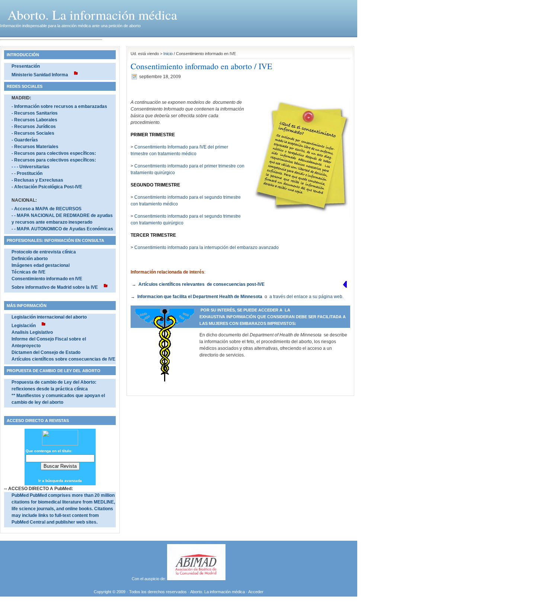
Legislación (24, 325)
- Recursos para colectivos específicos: (54, 153)
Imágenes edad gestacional (41, 265)
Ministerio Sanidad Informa (40, 74)
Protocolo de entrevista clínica (44, 252)
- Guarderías (25, 140)
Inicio (168, 53)
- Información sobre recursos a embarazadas (59, 106)
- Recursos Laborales (34, 119)
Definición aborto (30, 258)
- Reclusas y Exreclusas (37, 180)
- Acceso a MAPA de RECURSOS (46, 208)
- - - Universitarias (30, 166)
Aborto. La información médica (92, 14)
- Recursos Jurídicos (34, 126)
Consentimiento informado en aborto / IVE (201, 66)
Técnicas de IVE (28, 272)
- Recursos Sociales (33, 133)
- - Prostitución (27, 173)
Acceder (255, 591)
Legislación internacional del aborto (49, 317)
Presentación (26, 66)
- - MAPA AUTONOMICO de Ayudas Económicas (62, 228)
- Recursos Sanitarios (35, 113)
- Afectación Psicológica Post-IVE (47, 186)
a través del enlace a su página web (305, 296)
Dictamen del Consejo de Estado (46, 352)
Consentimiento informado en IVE (47, 278)
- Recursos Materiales (35, 146)
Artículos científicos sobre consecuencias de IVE (63, 359)
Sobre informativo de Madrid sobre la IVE (55, 287)
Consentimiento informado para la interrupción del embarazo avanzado (206, 247)
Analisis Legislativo (32, 332)
